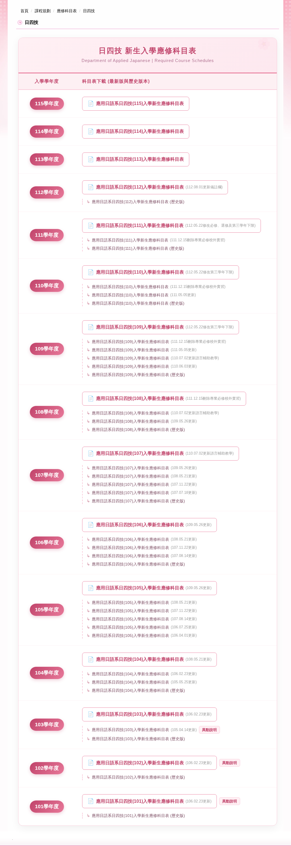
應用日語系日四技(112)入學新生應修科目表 (159, 187)
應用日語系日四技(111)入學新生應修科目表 (175, 225)
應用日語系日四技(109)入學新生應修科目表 (165, 327)
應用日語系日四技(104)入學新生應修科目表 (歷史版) (138, 690)
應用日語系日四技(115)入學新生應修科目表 (140, 103)
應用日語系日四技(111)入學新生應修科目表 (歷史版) (138, 248)
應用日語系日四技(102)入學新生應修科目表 (153, 762)
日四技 (89, 11)
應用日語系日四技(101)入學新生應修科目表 (153, 801)
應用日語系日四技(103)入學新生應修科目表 (153, 714)
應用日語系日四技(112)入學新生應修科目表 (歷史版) (138, 201)
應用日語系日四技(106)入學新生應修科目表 (153, 524)
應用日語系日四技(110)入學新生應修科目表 (165, 272)
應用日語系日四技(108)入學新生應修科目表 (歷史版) (138, 429)
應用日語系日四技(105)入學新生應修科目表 (153, 587)
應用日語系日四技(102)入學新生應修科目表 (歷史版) (138, 777)
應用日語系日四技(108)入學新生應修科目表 (168, 398)
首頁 (24, 11)
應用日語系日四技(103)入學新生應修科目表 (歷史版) (138, 738)
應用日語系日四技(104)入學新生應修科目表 (153, 659)
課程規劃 (43, 11)
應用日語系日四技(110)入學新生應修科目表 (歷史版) (138, 303)
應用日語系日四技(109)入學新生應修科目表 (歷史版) (138, 374)
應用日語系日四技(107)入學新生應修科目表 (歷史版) (138, 501)
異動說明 (209, 730)
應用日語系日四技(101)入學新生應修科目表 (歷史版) (138, 815)
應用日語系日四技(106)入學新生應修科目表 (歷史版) (138, 564)
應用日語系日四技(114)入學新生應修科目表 (140, 131)
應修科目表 (67, 11)
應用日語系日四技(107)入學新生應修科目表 (165, 453)
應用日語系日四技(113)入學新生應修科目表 (140, 159)
